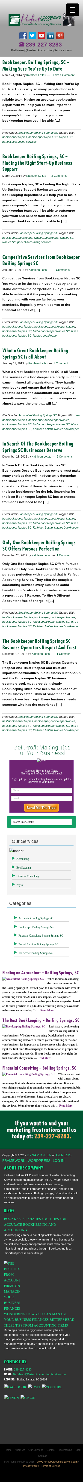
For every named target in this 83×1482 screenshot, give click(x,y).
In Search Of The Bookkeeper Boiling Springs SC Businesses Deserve (37, 446)
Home (8, 1449)
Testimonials (65, 1449)
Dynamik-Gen (39, 1155)
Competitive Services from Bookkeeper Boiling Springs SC (41, 260)
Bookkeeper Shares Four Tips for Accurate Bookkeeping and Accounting (35, 1224)
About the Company (23, 1168)
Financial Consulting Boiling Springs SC (40, 935)
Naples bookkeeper (45, 335)
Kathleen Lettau (43, 429)
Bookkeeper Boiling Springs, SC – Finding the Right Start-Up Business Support (37, 162)
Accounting (22, 858)
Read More (46, 1010)
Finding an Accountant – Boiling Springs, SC (40, 973)
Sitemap (42, 1455)
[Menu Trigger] (72, 9)
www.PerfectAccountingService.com (57, 1461)
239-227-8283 (44, 44)
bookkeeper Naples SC (43, 137)
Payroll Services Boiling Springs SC (38, 944)
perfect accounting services (19, 141)
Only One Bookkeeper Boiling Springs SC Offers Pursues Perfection (39, 545)
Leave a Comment (62, 75)
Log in (59, 1161)
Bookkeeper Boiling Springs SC (38, 132)
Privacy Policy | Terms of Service (41, 1465)
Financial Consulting (27, 876)
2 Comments (59, 175)
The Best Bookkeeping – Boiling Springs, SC (41, 1020)
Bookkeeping (23, 867)
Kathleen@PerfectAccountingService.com (41, 50)
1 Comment (60, 363)
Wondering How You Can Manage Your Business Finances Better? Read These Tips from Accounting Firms (39, 1319)
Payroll (20, 885)
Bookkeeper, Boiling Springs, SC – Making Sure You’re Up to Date (35, 65)
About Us (20, 1449)
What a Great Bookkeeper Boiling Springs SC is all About (35, 353)
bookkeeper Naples (14, 137)
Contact (51, 1449)
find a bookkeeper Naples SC (51, 331)
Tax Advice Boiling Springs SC (35, 953)
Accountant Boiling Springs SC (37, 415)
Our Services (35, 1449)
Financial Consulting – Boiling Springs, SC (39, 1068)
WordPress (39, 1161)
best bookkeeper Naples (17, 326)
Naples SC (66, 137)
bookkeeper (9, 237)
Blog (78, 1449)
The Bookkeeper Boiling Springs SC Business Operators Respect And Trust (39, 644)
